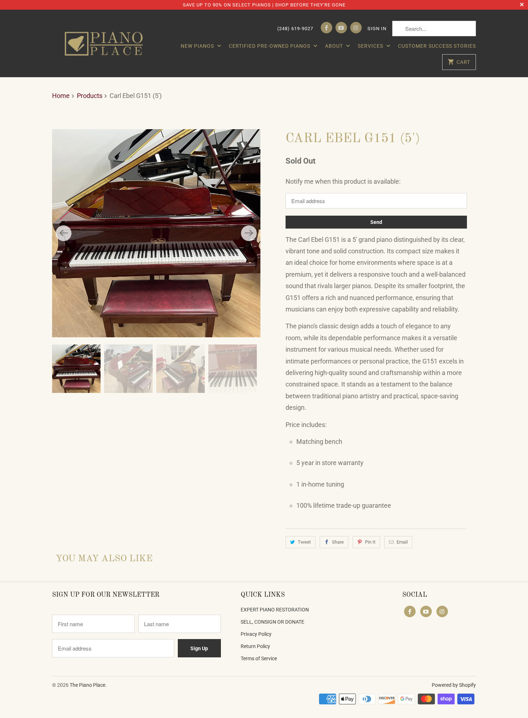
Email (402, 542)
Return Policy (255, 646)
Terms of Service (259, 658)
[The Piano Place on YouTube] (341, 27)
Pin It (370, 542)
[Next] (249, 233)
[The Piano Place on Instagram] (356, 27)
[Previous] (63, 233)
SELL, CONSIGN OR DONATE (272, 622)
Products (89, 95)
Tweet (304, 542)
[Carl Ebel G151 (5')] (156, 233)
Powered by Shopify (454, 685)
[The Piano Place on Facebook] (326, 27)
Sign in (376, 28)
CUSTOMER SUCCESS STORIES (437, 46)
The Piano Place (87, 685)
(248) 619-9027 (295, 28)
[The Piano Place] (106, 43)
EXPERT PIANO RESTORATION (275, 610)
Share (338, 542)
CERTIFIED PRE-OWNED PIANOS (270, 46)
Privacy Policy (256, 634)
